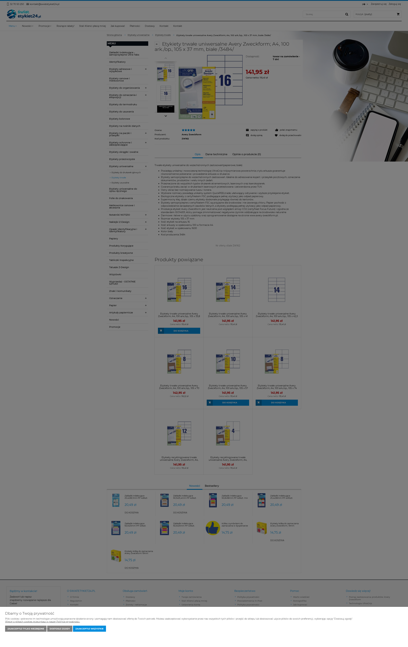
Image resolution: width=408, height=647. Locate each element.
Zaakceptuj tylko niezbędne (25, 628)
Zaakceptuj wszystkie (89, 628)
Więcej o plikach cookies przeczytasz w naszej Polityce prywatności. (42, 621)
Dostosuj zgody (60, 628)
